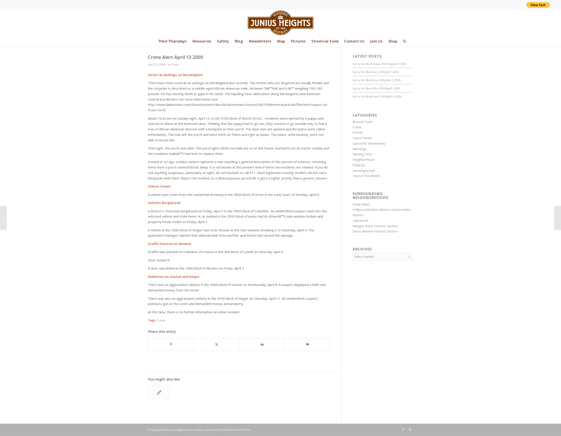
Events (358, 132)
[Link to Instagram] (410, 429)
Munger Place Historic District (375, 226)
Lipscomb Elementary (369, 143)
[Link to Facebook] (403, 429)
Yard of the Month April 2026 (369, 96)
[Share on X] (216, 344)
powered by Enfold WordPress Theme (228, 429)
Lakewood (360, 220)
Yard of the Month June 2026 (368, 80)
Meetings (360, 149)
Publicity (359, 165)
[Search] (403, 41)
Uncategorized (364, 170)
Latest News (362, 138)
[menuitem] (172, 41)
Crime (175, 64)
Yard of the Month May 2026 (368, 88)
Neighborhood (363, 159)
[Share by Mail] (307, 344)
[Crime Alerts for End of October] (159, 392)
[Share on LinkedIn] (262, 344)
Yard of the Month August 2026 (370, 64)
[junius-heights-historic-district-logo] (280, 23)
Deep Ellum (361, 204)
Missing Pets (362, 154)
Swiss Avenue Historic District (375, 231)
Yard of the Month (366, 176)
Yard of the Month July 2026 (368, 72)
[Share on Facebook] (171, 344)
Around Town (363, 121)
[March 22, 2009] (3, 218)
